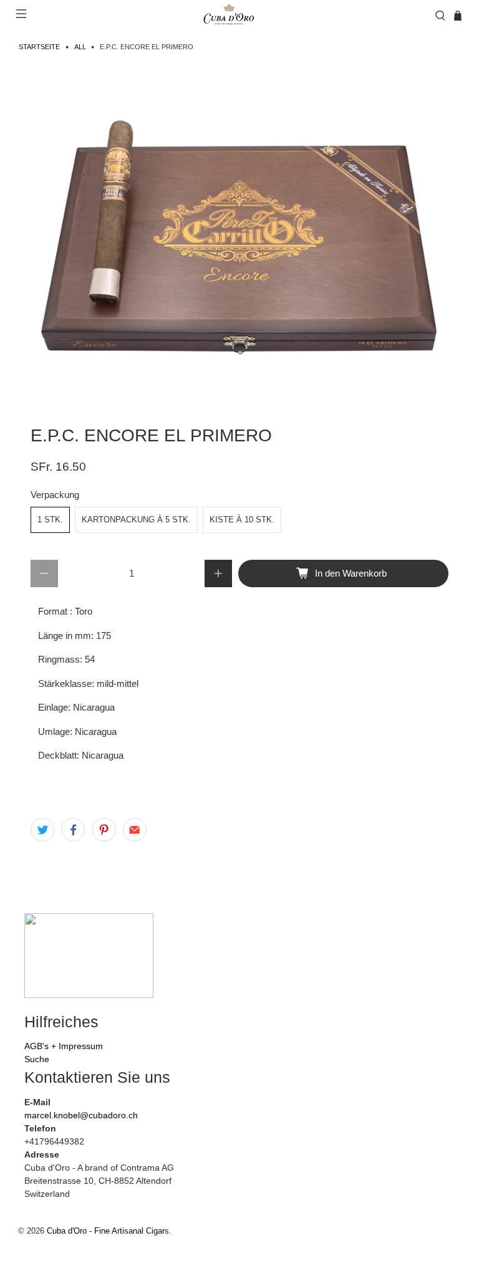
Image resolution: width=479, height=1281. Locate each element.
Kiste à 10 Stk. (242, 519)
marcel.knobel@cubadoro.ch (81, 1115)
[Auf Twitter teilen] (42, 830)
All (80, 47)
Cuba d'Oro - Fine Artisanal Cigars (108, 1231)
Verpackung (55, 494)
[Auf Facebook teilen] (73, 830)
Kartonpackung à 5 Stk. (136, 519)
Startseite (39, 47)
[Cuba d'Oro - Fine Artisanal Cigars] (230, 15)
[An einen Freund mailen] (135, 830)
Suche (36, 1059)
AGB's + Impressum (63, 1046)
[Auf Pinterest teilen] (104, 830)
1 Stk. (50, 519)
